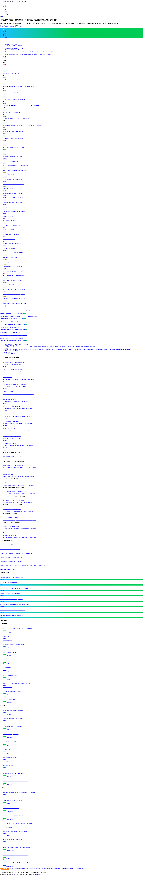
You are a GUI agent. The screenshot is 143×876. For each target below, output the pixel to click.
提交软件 (4, 5)
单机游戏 (4, 77)
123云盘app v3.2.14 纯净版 (8, 216)
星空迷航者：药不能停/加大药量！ (10, 345)
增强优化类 (5, 158)
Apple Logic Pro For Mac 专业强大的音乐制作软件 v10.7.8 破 (14, 280)
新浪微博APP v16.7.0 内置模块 (9, 229)
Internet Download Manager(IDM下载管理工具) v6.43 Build (14, 147)
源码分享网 (18, 868)
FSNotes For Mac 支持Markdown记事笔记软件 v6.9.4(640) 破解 (15, 303)
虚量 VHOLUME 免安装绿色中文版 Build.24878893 (13, 138)
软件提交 (11, 870)
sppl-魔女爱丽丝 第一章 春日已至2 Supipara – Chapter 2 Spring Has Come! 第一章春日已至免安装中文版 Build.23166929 (25, 105)
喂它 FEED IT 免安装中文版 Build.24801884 (11, 112)
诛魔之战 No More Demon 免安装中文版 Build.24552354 (13, 92)
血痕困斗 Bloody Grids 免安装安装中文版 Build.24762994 (14, 99)
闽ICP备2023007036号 (35, 874)
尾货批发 (58, 868)
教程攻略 (4, 35)
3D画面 (18, 26)
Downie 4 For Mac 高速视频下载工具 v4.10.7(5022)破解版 (14, 271)
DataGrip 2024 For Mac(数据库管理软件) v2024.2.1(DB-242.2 (14, 298)
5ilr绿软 (38, 868)
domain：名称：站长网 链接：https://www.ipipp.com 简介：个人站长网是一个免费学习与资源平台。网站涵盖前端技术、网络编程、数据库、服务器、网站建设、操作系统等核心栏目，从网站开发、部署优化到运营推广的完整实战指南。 (50, 346)
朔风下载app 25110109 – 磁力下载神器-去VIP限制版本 (13, 197)
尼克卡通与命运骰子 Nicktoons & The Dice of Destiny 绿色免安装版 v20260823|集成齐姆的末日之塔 (22, 125)
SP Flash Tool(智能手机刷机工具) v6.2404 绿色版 (12, 188)
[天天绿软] (2, 16)
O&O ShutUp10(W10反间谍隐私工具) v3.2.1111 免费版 (13, 184)
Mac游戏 (4, 287)
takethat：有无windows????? (9, 354)
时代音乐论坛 (53, 868)
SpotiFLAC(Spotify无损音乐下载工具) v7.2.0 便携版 (13, 193)
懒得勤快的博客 (47, 868)
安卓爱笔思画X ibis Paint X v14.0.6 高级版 (11, 234)
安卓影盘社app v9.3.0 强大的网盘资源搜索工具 (12, 243)
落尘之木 (11, 868)
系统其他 (4, 149)
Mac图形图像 (5, 273)
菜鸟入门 (21, 26)
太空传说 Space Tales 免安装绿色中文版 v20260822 (12, 79)
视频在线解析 (7, 11)
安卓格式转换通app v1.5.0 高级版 (9, 248)
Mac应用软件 (5, 259)
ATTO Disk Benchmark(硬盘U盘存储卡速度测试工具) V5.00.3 (14, 170)
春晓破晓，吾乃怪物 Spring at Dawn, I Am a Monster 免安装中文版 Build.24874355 (18, 86)
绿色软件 (81, 868)
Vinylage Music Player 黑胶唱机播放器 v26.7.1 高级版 (13, 202)
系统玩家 (35, 868)
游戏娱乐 (4, 34)
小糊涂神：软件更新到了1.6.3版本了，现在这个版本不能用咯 (16, 344)
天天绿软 (4, 1)
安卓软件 (4, 31)
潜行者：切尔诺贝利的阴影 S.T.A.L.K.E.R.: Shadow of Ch (14, 289)
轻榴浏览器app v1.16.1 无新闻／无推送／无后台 (12, 225)
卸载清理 (4, 172)
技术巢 (70, 868)
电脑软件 (4, 30)
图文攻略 (6, 26)
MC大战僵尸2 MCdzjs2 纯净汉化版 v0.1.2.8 (11, 73)
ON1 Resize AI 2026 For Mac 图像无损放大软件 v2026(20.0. (14, 275)
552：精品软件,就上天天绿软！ (10, 353)
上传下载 (4, 64)
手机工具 (4, 186)
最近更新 (4, 3)
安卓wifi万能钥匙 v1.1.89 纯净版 (9, 239)
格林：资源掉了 (7, 348)
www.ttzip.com (15, 874)
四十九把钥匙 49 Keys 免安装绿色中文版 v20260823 (13, 131)
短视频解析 (7, 13)
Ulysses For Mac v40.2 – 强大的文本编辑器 (11, 257)
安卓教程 (2, 26)
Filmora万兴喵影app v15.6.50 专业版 (10, 220)
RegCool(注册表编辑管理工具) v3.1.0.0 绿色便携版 (12, 179)
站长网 (14, 868)
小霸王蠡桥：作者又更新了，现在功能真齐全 (12, 350)
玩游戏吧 (26, 868)
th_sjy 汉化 (62, 868)
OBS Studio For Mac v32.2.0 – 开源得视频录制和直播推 (13, 252)
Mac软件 (4, 33)
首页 (3, 29)
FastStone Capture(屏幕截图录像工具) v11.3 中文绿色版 (13, 156)
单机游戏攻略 (10, 26)
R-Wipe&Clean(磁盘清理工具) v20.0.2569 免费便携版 (13, 174)
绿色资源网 (66, 868)
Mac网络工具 (5, 250)
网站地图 (4, 6)
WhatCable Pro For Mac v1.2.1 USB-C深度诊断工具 (12, 266)
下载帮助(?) (5, 9)
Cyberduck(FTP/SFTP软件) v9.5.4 (9, 66)
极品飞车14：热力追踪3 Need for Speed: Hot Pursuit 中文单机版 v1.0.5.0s (16, 118)
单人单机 (15, 26)
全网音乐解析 (7, 14)
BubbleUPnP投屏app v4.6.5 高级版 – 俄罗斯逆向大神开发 (14, 211)
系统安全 (4, 181)
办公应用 (4, 163)
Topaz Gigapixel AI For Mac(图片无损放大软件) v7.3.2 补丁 (14, 294)
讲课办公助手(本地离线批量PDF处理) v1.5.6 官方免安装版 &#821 (15, 165)
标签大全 (4, 7)
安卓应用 (4, 195)
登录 (6, 37)
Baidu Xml (29, 870)
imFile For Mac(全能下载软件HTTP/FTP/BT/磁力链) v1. (13, 284)
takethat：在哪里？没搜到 (8, 352)
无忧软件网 (31, 868)
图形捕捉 (4, 154)
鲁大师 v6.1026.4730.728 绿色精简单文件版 (11, 161)
